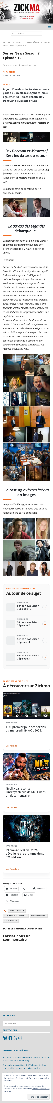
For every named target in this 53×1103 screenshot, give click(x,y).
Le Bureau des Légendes (15, 915)
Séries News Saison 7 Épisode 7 (28, 624)
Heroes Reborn (17, 910)
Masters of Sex (38, 915)
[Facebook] (10, 1038)
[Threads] (20, 1038)
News (18, 42)
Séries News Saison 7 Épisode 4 (28, 640)
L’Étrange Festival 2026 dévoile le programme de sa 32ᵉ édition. (25, 853)
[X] (15, 1038)
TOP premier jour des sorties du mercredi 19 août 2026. (26, 728)
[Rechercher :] (26, 33)
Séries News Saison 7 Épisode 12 (28, 607)
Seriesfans (26, 65)
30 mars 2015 (11, 65)
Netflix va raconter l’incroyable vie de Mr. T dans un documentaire (25, 792)
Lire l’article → (12, 745)
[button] (49, 26)
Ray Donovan (10, 921)
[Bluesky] (5, 1038)
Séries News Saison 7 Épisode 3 (28, 657)
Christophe (8, 1065)
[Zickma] (26, 21)
